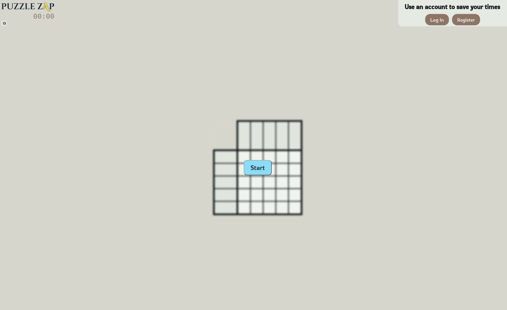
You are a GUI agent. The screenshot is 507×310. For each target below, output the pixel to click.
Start (258, 168)
